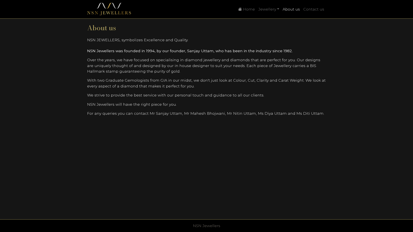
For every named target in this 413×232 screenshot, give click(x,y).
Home (249, 9)
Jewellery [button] (267, 9)
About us (291, 9)
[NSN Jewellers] (109, 9)
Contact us (313, 9)
